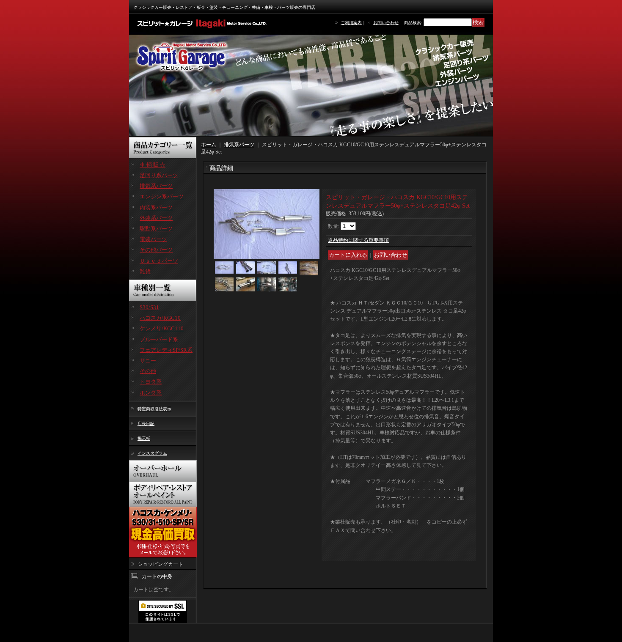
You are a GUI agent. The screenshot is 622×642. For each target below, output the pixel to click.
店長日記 (146, 423)
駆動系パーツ (156, 228)
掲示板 (144, 438)
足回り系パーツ (159, 175)
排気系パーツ (156, 186)
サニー (148, 360)
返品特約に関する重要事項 (358, 240)
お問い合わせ (386, 22)
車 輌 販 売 (152, 165)
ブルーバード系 (159, 339)
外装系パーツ (156, 218)
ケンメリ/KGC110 (162, 328)
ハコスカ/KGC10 (160, 318)
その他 (148, 371)
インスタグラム (152, 453)
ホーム (208, 145)
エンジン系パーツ (162, 196)
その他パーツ (156, 250)
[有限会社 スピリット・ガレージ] (203, 23)
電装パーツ (153, 239)
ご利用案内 (351, 22)
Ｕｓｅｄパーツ (159, 261)
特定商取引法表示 (154, 408)
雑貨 (145, 271)
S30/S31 (149, 307)
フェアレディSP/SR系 (166, 350)
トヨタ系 (151, 382)
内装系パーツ (156, 207)
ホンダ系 (151, 393)
